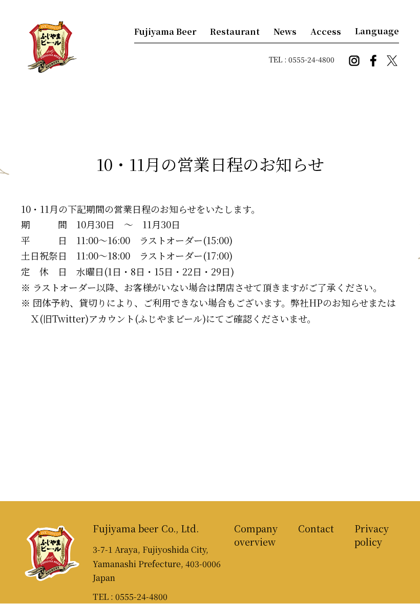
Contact (316, 528)
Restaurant (235, 31)
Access (325, 31)
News (285, 31)
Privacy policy (371, 535)
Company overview (256, 535)
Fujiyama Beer (165, 31)
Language (377, 31)
